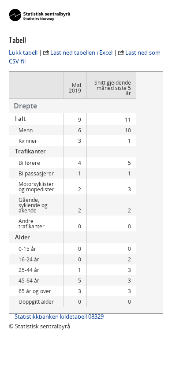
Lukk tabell (23, 52)
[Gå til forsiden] (39, 15)
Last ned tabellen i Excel (81, 52)
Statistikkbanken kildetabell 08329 (59, 316)
